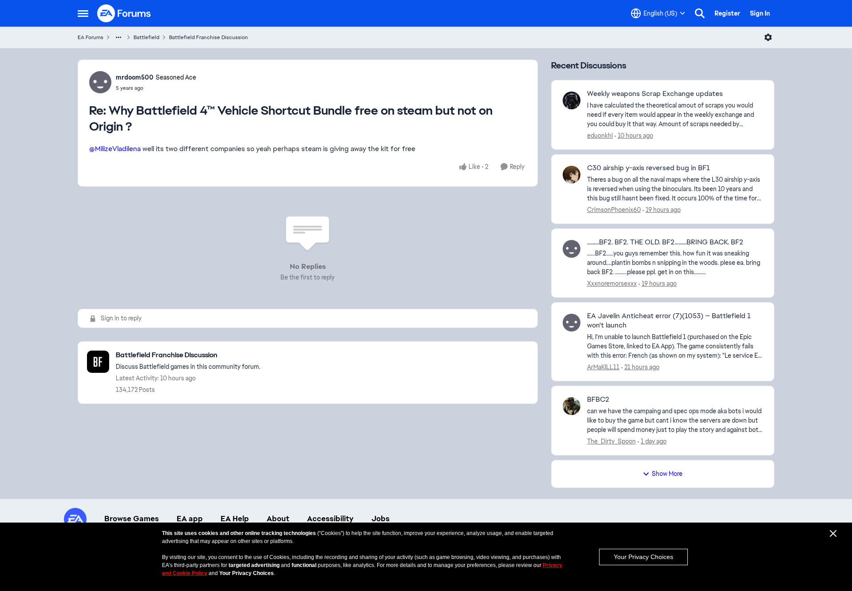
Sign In (760, 13)
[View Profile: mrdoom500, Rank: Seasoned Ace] (100, 82)
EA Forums (90, 37)
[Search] (699, 13)
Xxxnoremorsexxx (612, 284)
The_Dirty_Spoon (611, 441)
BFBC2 (598, 399)
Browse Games (131, 518)
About (278, 518)
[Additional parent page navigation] (118, 37)
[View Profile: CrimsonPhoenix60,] (571, 175)
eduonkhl (600, 136)
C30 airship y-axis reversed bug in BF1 (648, 168)
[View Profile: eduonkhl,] (571, 100)
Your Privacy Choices (643, 556)
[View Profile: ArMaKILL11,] (571, 322)
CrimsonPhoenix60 (614, 210)
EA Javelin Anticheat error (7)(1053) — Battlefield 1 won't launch (669, 320)
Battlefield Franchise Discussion (208, 37)
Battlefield (146, 37)
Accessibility (330, 518)
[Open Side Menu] (83, 13)
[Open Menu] (768, 37)
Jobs (380, 518)
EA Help (235, 518)
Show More (667, 474)
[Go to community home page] (124, 13)
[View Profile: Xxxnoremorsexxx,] (571, 249)
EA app (190, 518)
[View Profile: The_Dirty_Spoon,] (571, 406)
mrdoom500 (135, 77)
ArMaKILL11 (603, 367)
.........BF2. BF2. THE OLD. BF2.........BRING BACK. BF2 (665, 242)
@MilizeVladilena (115, 148)
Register (727, 13)
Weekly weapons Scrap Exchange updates (655, 93)
